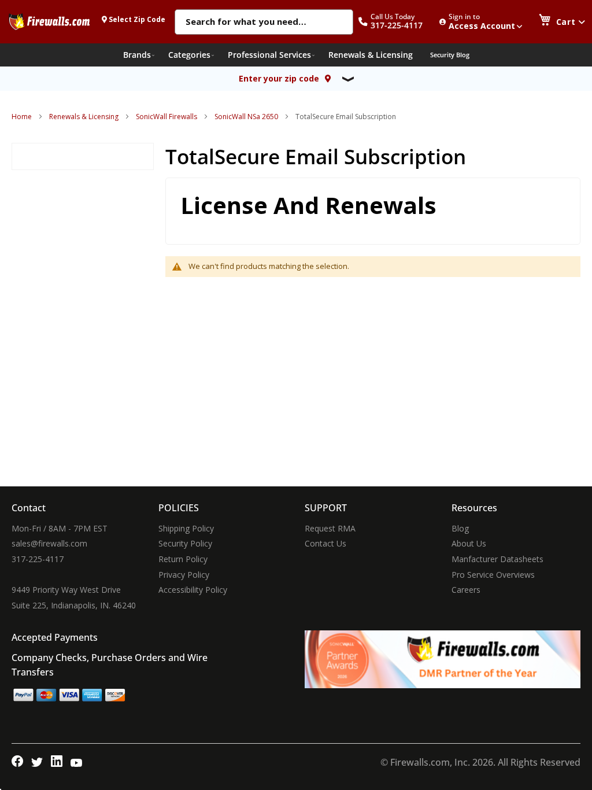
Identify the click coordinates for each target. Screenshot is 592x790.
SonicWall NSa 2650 (246, 116)
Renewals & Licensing (84, 116)
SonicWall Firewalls (166, 116)
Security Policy (185, 543)
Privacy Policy (183, 574)
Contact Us (325, 543)
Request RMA (330, 528)
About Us (469, 543)
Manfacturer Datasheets (497, 558)
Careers (466, 589)
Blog (460, 528)
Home (22, 116)
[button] (397, 22)
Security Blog (449, 54)
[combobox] (264, 22)
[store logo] (49, 21)
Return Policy (183, 558)
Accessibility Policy (192, 589)
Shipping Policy (186, 528)
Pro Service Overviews (493, 574)
